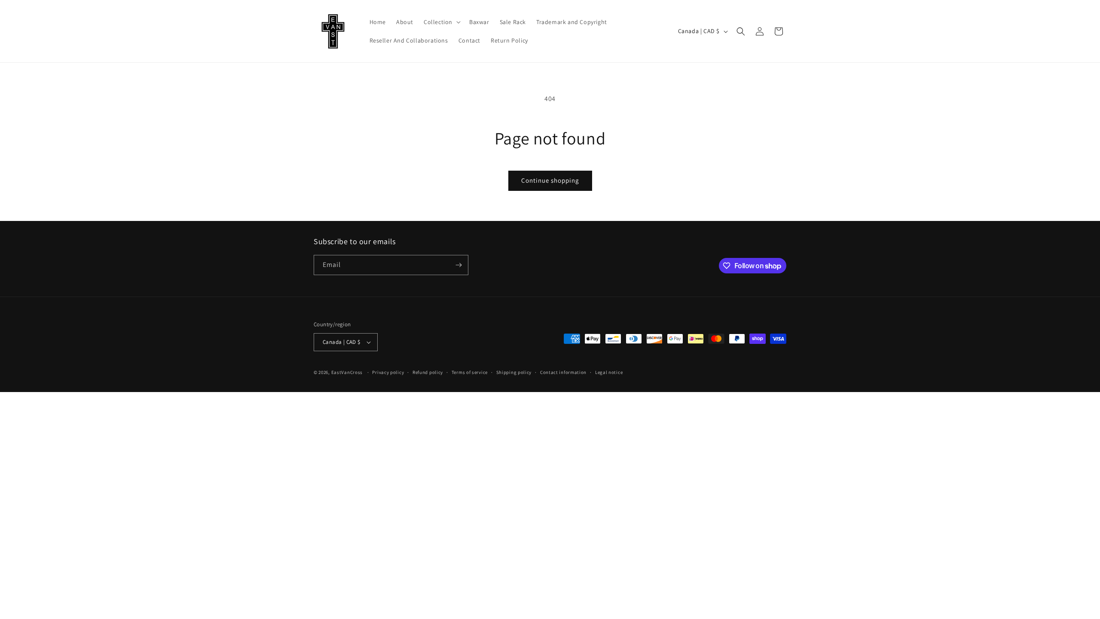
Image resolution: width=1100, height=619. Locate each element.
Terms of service (470, 372)
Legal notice (609, 372)
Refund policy (427, 372)
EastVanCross (347, 372)
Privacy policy (388, 372)
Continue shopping (550, 180)
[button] (441, 22)
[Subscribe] (458, 265)
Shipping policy (514, 372)
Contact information (563, 372)
